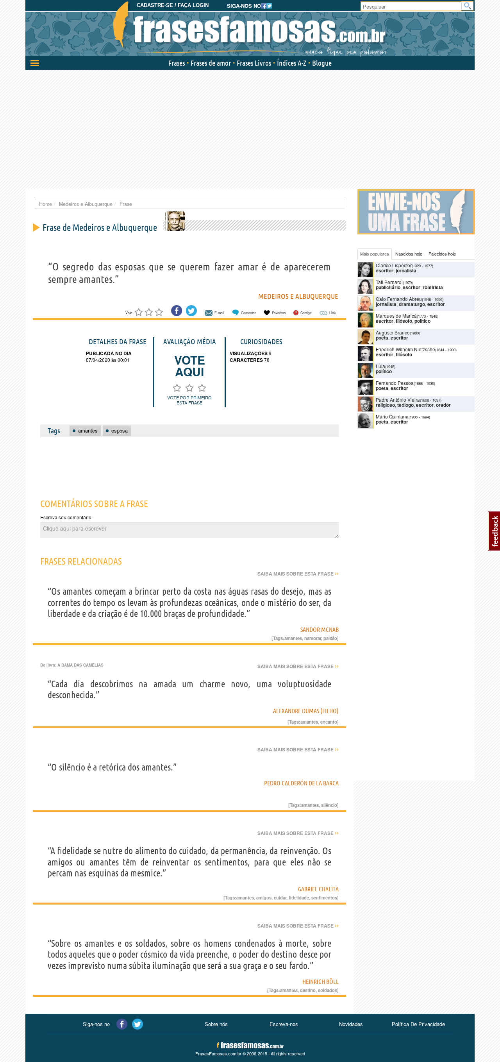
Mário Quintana (392, 416)
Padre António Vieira (398, 399)
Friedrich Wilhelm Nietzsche (405, 349)
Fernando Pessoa (395, 382)
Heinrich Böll (320, 981)
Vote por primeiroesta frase (189, 400)
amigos (263, 897)
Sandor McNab (319, 629)
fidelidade (299, 897)
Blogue (322, 63)
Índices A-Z (291, 63)
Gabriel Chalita (318, 888)
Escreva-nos (284, 1024)
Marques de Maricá (396, 315)
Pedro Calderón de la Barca (301, 783)
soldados (327, 990)
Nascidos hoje (408, 253)
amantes (293, 638)
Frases (176, 63)
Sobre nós (216, 1024)
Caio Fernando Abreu (399, 298)
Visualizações (249, 353)
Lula (380, 366)
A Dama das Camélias (80, 665)
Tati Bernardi (389, 282)
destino (308, 990)
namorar (312, 638)
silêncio (329, 805)
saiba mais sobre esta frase (298, 573)
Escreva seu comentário (65, 517)
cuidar (280, 897)
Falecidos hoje (442, 253)
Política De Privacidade (418, 1024)
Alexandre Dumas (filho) (306, 710)
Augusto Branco (393, 332)
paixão (330, 638)
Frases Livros (254, 63)
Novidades (351, 1024)
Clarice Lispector (394, 265)
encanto (328, 722)
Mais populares (374, 253)
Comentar (248, 312)
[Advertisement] (250, 128)
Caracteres (246, 359)
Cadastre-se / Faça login (173, 5)
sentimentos (324, 897)
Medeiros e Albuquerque (298, 296)
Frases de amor (211, 63)
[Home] (250, 29)
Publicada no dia (109, 353)
